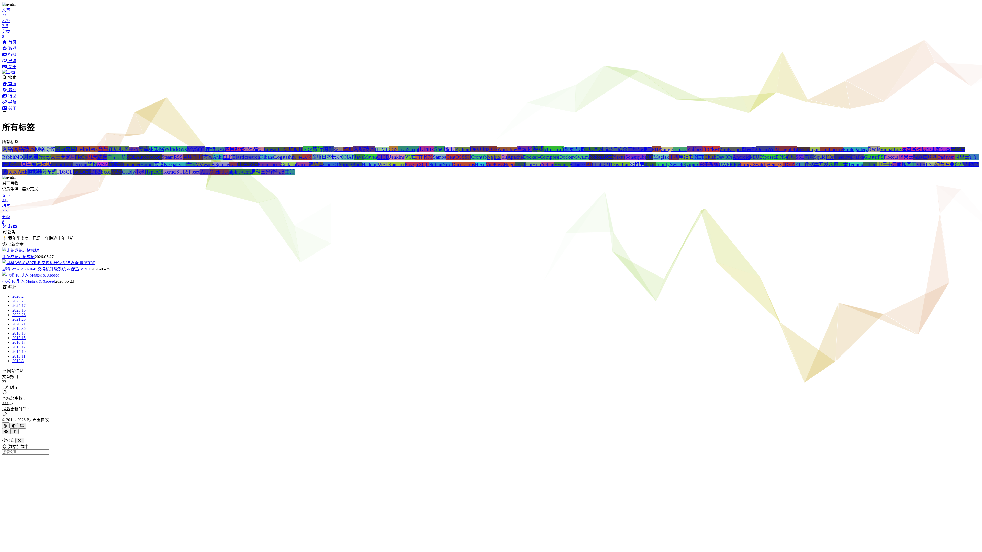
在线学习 (593, 149)
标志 (16, 164)
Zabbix (694, 149)
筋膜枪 (115, 164)
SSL (800, 157)
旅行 (317, 149)
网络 (7, 149)
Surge (667, 149)
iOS (493, 149)
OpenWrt (765, 149)
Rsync (650, 164)
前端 (36, 164)
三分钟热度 (273, 172)
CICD (383, 157)
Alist (205, 172)
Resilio (803, 149)
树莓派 (749, 149)
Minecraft (554, 149)
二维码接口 (640, 149)
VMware (204, 164)
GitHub (533, 164)
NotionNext (440, 164)
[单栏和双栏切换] (22, 426)
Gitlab (710, 157)
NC (649, 157)
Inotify (663, 164)
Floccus (891, 157)
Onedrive (843, 157)
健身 (102, 157)
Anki (218, 157)
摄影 (328, 149)
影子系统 (709, 164)
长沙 (336, 157)
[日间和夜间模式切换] (13, 426)
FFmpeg (562, 164)
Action (547, 164)
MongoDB (786, 149)
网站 (46, 164)
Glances (578, 164)
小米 (140, 172)
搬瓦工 (909, 164)
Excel (106, 172)
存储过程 (215, 149)
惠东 (809, 157)
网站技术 (364, 149)
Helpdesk (87, 149)
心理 (791, 157)
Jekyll (520, 164)
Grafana (288, 164)
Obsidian (620, 164)
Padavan (946, 157)
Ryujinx (691, 164)
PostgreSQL (417, 164)
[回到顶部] (14, 431)
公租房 (637, 164)
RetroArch (17, 172)
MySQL (196, 149)
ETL (799, 164)
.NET (698, 157)
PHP (656, 149)
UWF (724, 164)
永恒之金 (838, 164)
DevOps (479, 149)
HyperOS (154, 172)
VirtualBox (891, 149)
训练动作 (293, 149)
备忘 (103, 149)
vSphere (221, 164)
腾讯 (7, 164)
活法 (191, 164)
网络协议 (45, 149)
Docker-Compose (541, 157)
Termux (855, 164)
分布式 (49, 172)
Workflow (507, 149)
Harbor (147, 164)
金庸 (316, 157)
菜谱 (159, 164)
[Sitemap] (9, 226)
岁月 (70, 157)
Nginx (494, 157)
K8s (830, 157)
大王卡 (58, 157)
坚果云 (906, 157)
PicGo (81, 157)
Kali (77, 172)
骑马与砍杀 (615, 149)
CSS (393, 149)
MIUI (755, 157)
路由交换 (65, 149)
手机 (674, 157)
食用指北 (193, 157)
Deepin (80, 164)
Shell (439, 149)
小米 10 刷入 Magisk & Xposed (28, 281)
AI (589, 164)
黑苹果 (958, 149)
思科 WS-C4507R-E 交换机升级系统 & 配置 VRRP (46, 269)
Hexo (480, 164)
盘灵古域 (574, 149)
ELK (227, 157)
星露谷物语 (914, 149)
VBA (116, 172)
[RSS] (4, 226)
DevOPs (724, 157)
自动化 (524, 149)
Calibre (870, 164)
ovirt (233, 164)
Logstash (283, 157)
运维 (86, 172)
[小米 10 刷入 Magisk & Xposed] (30, 275)
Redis (874, 149)
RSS (178, 157)
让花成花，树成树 (18, 257)
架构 (92, 164)
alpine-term (240, 172)
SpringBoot (350, 164)
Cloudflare (62, 164)
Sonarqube (635, 157)
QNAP (347, 157)
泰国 (338, 149)
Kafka (858, 157)
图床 (92, 157)
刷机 (933, 157)
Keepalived (175, 164)
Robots (596, 157)
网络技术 (24, 149)
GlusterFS (874, 157)
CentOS (454, 157)
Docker (711, 149)
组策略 (156, 149)
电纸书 (686, 157)
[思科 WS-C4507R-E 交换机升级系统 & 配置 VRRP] (48, 263)
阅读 (297, 157)
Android (741, 157)
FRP (307, 149)
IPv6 (930, 164)
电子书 (884, 164)
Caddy (128, 172)
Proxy (44, 157)
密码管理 (254, 149)
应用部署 (234, 149)
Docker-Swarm (574, 157)
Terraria (680, 149)
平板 (134, 149)
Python (462, 149)
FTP (419, 157)
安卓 (144, 149)
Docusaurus (463, 164)
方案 (208, 157)
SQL (131, 157)
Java (359, 157)
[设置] (6, 431)
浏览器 (30, 157)
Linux (426, 149)
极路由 (920, 157)
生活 (290, 172)
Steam (168, 157)
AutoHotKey (149, 157)
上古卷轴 (248, 164)
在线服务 (118, 149)
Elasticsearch (246, 157)
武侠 (307, 157)
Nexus (619, 157)
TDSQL (65, 172)
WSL (383, 164)
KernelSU (173, 172)
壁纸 (348, 149)
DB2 (96, 172)
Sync (815, 149)
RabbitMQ (12, 157)
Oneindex (219, 172)
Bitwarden (274, 149)
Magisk (661, 157)
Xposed (768, 157)
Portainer (131, 164)
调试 (450, 149)
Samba (439, 157)
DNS (781, 157)
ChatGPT (601, 164)
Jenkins (397, 157)
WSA (102, 164)
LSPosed (191, 172)
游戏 (538, 149)
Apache (515, 157)
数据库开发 (816, 164)
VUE (410, 157)
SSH (466, 157)
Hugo (509, 164)
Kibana (267, 157)
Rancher (396, 164)
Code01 (331, 164)
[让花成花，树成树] (20, 250)
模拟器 (34, 172)
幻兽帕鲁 (944, 164)
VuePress (495, 164)
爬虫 (608, 157)
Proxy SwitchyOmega (761, 164)
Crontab (479, 157)
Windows (175, 149)
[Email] (14, 226)
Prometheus (269, 164)
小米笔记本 (938, 149)
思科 (256, 172)
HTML (382, 149)
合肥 (959, 164)
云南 (897, 164)
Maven (370, 157)
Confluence (831, 149)
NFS (428, 157)
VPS (920, 164)
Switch (676, 164)
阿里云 (962, 157)
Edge (735, 164)
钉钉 (974, 157)
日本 (326, 157)
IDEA (789, 164)
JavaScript (408, 149)
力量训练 (117, 157)
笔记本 (316, 164)
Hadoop (370, 164)
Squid (820, 157)
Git (504, 157)
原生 (26, 164)
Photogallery (855, 149)
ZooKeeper (731, 149)
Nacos (302, 164)
